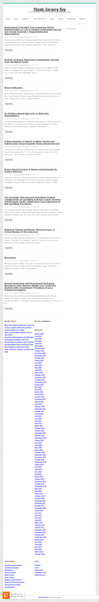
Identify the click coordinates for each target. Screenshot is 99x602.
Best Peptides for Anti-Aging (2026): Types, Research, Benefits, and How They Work (19, 349)
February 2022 (40, 406)
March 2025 (39, 372)
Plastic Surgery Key (49, 9)
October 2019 (39, 460)
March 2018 (39, 493)
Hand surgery (9, 575)
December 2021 (40, 409)
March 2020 (39, 450)
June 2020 (38, 445)
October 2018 (39, 484)
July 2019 (38, 467)
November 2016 (40, 532)
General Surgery (25, 37)
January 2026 (39, 351)
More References (40, 19)
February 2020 (40, 452)
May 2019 (38, 472)
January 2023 (39, 397)
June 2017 (38, 515)
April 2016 (38, 549)
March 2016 (39, 551)
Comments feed (40, 572)
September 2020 (40, 438)
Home (8, 19)
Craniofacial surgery (11, 567)
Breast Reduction (13, 87)
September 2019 (40, 462)
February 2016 (40, 554)
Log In (16, 19)
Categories (26, 19)
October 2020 (39, 435)
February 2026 (40, 348)
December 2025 (40, 353)
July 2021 (38, 416)
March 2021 (39, 426)
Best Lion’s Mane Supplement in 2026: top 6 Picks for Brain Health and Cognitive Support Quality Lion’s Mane (19, 327)
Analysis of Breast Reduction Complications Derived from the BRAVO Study (31, 60)
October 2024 (39, 380)
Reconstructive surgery (13, 584)
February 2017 (40, 525)
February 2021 (40, 428)
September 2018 (40, 486)
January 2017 (39, 527)
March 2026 (39, 346)
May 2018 (38, 489)
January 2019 (39, 479)
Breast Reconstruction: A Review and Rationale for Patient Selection (30, 170)
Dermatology (9, 570)
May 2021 (38, 421)
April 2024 (38, 389)
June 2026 (38, 338)
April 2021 (38, 423)
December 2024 (40, 377)
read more (9, 50)
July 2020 (38, 443)
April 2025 (38, 370)
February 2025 (40, 375)
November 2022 (40, 399)
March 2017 (39, 522)
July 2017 (38, 513)
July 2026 (38, 336)
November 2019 (40, 457)
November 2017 (40, 503)
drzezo (16, 37)
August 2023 (39, 394)
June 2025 (38, 365)
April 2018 (38, 491)
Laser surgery (9, 577)
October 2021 (39, 411)
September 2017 (40, 508)
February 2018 (40, 496)
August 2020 (39, 440)
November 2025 (40, 355)
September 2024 (40, 382)
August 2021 (39, 414)
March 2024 (39, 392)
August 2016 (39, 539)
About (52, 19)
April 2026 (38, 343)
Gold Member (71, 19)
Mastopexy (10, 257)
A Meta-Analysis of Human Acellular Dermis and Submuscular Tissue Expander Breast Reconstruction (32, 142)
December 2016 (40, 530)
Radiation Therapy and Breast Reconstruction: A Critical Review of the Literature (29, 230)
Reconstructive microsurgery (15, 582)
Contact (60, 19)
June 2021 (38, 418)
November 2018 (40, 481)
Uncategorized (10, 587)
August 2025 (39, 360)
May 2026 (38, 341)
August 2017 (39, 510)
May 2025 (38, 368)
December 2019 (40, 455)
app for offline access (50, 597)
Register (82, 19)
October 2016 (39, 535)
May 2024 (38, 387)
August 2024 (39, 384)
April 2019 (38, 474)
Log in (37, 567)
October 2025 (39, 358)
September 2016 (40, 537)
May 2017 (38, 518)
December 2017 (40, 501)
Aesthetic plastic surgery (13, 565)
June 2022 (38, 404)
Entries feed (39, 570)
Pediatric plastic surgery (13, 580)
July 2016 (38, 542)
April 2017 (38, 520)
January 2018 (39, 498)
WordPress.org (40, 575)
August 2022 (39, 401)
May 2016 (38, 547)
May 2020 (38, 447)
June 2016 (38, 544)
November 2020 (40, 433)
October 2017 (39, 506)
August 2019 (39, 464)
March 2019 (39, 476)
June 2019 (38, 469)
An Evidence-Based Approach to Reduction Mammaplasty (26, 114)
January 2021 (39, 430)
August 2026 (39, 334)
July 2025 (38, 363)
